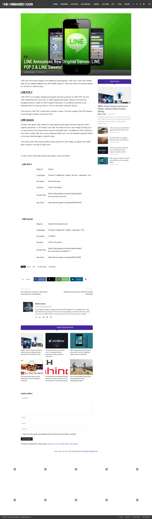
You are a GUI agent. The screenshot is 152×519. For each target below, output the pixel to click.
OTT (113, 4)
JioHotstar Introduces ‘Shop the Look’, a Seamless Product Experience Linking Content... (119, 150)
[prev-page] (22, 385)
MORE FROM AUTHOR (65, 327)
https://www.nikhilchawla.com (43, 306)
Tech (119, 4)
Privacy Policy (136, 517)
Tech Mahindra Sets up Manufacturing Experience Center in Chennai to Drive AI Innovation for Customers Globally (56, 378)
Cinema (96, 4)
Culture (105, 4)
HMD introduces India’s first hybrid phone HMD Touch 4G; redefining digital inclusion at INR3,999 (80, 352)
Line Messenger (42, 266)
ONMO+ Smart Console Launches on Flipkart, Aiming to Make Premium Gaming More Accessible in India (31, 352)
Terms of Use (146, 517)
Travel (127, 4)
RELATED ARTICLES (47, 327)
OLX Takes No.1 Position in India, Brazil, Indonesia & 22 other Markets (34, 293)
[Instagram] (136, 4)
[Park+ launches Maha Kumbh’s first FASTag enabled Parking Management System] (81, 367)
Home (55, 4)
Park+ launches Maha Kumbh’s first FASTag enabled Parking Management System (80, 378)
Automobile (86, 4)
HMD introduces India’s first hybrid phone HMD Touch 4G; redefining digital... (119, 160)
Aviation (74, 4)
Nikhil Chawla (30, 72)
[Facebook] (133, 4)
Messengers (52, 266)
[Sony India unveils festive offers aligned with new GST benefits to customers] (32, 367)
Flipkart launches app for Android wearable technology (78, 293)
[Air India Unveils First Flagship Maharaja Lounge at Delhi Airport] (103, 140)
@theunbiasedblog (88, 451)
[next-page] (25, 385)
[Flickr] (40, 317)
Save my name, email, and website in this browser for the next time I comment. (49, 434)
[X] (140, 4)
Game (29, 266)
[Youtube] (143, 4)
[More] (86, 279)
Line (34, 266)
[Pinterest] (48, 317)
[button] (149, 4)
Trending (64, 4)
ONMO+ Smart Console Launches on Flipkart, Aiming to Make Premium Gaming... (113, 109)
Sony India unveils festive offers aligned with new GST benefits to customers (30, 378)
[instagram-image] (15, 469)
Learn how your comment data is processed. (63, 444)
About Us (127, 517)
